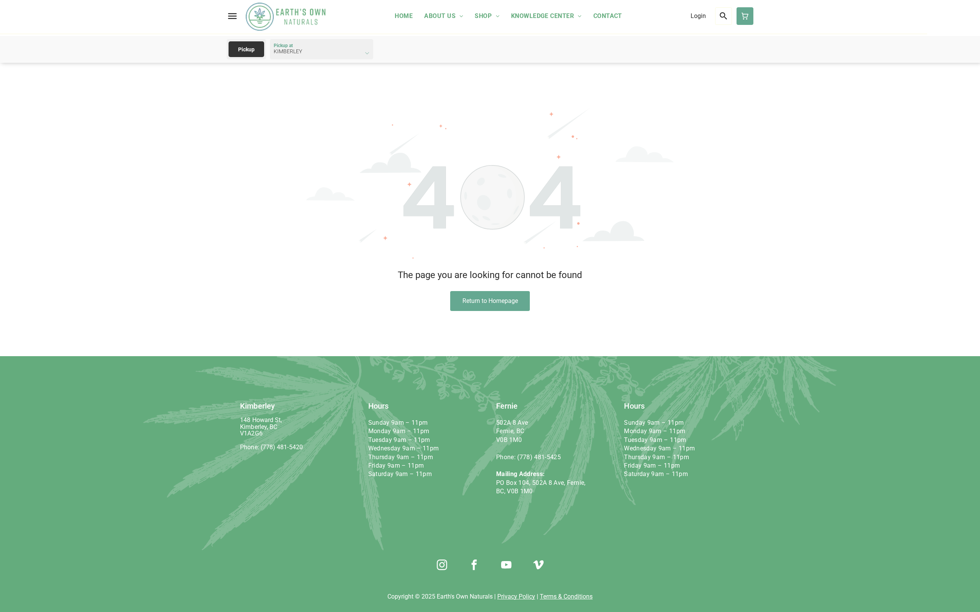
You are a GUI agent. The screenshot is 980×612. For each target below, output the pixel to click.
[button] (232, 16)
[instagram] (441, 565)
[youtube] (506, 565)
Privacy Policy (516, 596)
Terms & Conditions (566, 596)
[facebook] (474, 565)
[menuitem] (403, 16)
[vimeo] (538, 565)
